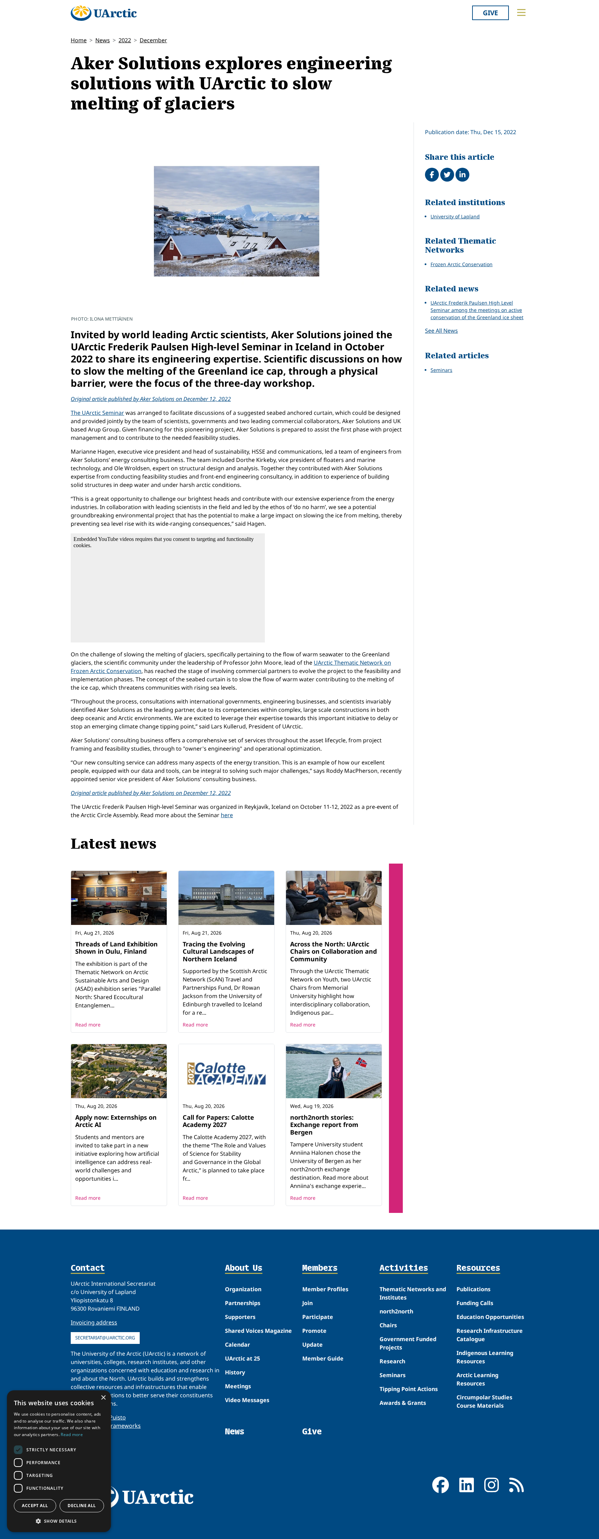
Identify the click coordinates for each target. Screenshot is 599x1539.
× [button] (103, 1397)
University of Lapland (455, 216)
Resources (478, 1268)
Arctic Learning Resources (477, 1379)
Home (79, 40)
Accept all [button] (35, 1506)
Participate (317, 1317)
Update (312, 1344)
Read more (88, 1024)
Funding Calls (475, 1303)
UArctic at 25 (242, 1358)
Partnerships (242, 1303)
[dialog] (59, 1461)
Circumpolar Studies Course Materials (484, 1401)
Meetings (238, 1386)
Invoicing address (94, 1322)
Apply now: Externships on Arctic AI (116, 1121)
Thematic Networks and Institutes (413, 1293)
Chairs (388, 1325)
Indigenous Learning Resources (485, 1357)
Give (490, 12)
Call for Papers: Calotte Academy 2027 (218, 1121)
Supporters (240, 1317)
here (227, 815)
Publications (474, 1289)
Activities (404, 1268)
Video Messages (247, 1400)
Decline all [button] (82, 1506)
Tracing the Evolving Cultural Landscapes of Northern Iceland (218, 951)
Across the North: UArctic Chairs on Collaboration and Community (333, 951)
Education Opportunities (490, 1317)
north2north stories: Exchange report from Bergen (324, 1124)
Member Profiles (325, 1289)
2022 (125, 40)
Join (307, 1303)
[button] (59, 1521)
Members (320, 1268)
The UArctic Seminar (97, 413)
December (153, 40)
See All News (441, 330)
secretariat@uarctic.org (105, 1338)
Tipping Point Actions (409, 1389)
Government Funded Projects (408, 1343)
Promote (314, 1331)
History (235, 1372)
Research (392, 1361)
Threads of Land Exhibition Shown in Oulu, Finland (116, 948)
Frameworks (124, 1425)
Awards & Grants (403, 1403)
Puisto (117, 1417)
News (102, 40)
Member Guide (323, 1358)
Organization (243, 1289)
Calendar (237, 1344)
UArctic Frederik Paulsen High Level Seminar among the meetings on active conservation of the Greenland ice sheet (477, 310)
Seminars (441, 370)
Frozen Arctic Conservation (462, 264)
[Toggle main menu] (521, 12)
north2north (396, 1311)
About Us (243, 1268)
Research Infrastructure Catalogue (490, 1335)
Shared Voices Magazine (258, 1331)
